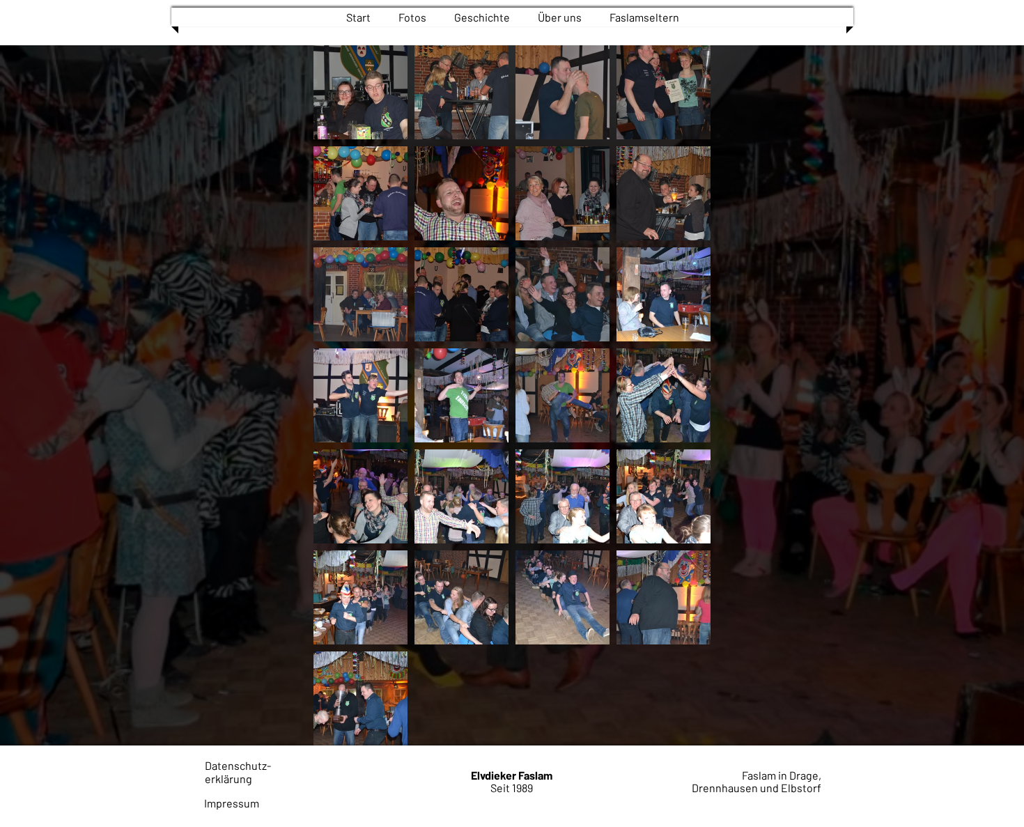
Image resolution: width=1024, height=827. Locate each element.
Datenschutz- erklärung (238, 772)
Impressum (231, 803)
